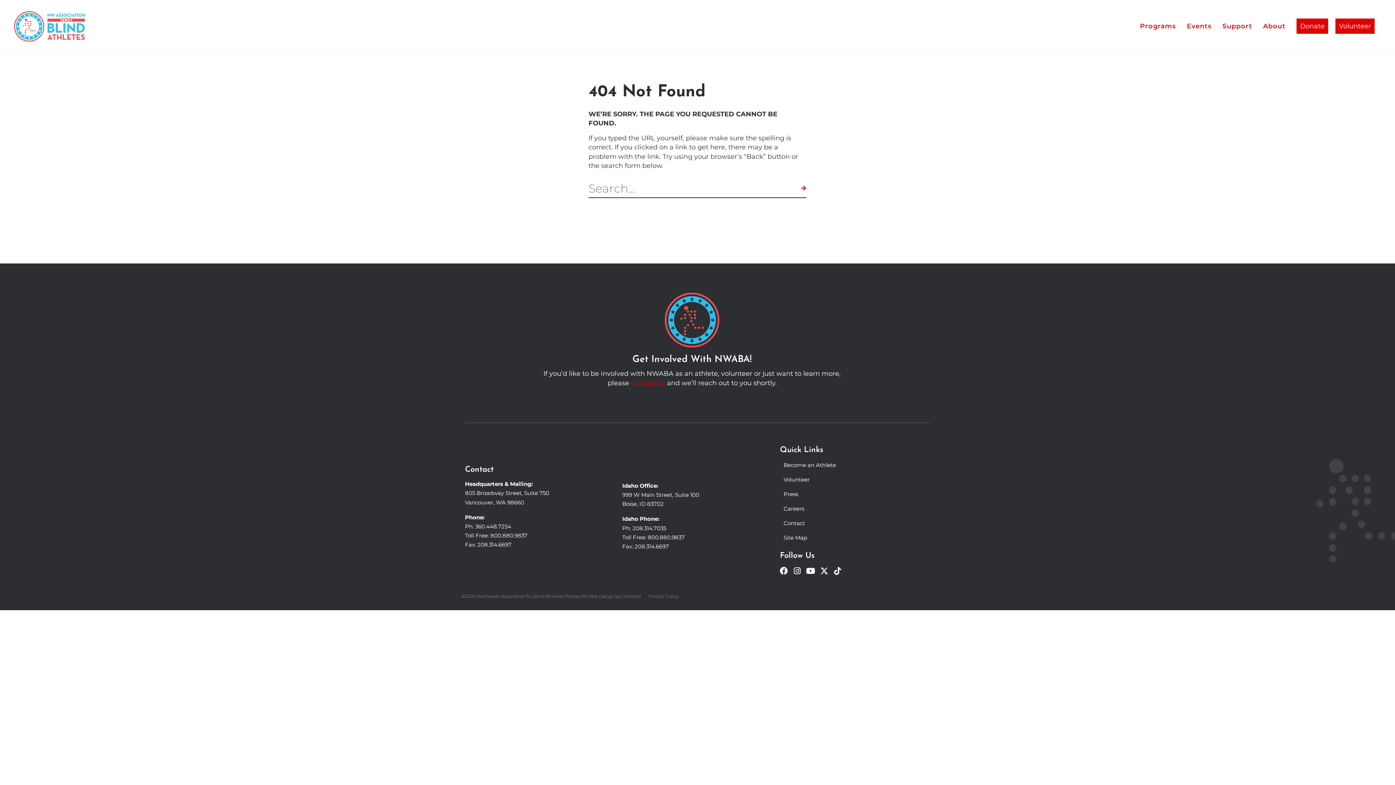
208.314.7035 (649, 528)
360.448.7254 (493, 526)
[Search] (803, 188)
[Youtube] (811, 571)
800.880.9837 (508, 535)
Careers (794, 508)
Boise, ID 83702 (643, 503)
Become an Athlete (810, 465)
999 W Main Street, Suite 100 (660, 494)
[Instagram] (797, 571)
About (1274, 26)
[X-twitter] (824, 571)
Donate (1312, 26)
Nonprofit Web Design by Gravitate (603, 596)
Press (791, 494)
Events (1199, 26)
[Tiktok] (838, 571)
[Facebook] (784, 571)
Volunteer (1355, 26)
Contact (794, 523)
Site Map (795, 537)
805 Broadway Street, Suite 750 (507, 493)
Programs (1158, 26)
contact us (648, 383)
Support (1237, 26)
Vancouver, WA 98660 (494, 502)
